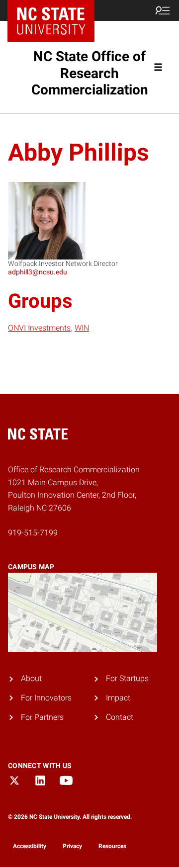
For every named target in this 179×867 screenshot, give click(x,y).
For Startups (127, 678)
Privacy (72, 846)
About (31, 678)
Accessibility (29, 846)
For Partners (42, 717)
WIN (82, 328)
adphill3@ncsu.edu (37, 272)
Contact (119, 717)
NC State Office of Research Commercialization (89, 73)
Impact (118, 697)
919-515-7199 (33, 532)
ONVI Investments (39, 328)
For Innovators (46, 697)
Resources (112, 846)
